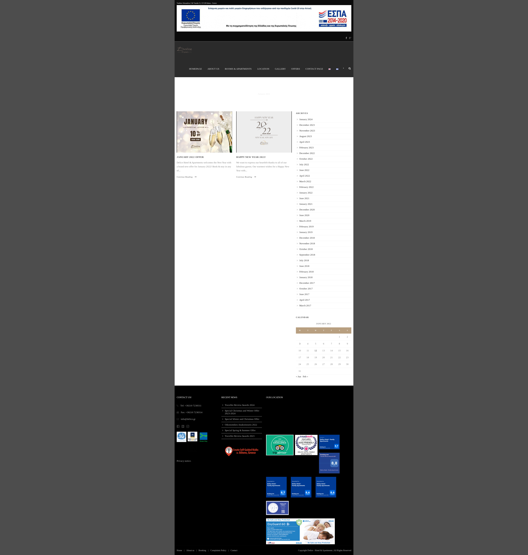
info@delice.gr (188, 419)
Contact (234, 550)
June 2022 (304, 170)
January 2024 (306, 119)
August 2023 (305, 136)
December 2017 (307, 283)
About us (190, 550)
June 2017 (304, 294)
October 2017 (306, 288)
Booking (202, 550)
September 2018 (307, 254)
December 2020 (307, 209)
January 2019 (306, 232)
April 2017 (304, 300)
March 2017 (305, 305)
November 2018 (307, 243)
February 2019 (306, 226)
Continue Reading (185, 177)
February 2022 (306, 187)
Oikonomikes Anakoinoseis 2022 (241, 424)
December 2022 (307, 153)
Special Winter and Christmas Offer (242, 419)
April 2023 (304, 142)
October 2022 (306, 159)
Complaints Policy (218, 550)
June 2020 (304, 215)
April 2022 (304, 175)
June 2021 (304, 198)
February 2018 (306, 271)
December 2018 (307, 238)
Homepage (195, 69)
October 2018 (306, 249)
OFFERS (295, 69)
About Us (213, 69)
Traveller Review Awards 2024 (240, 405)
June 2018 (304, 266)
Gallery (280, 69)
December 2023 (307, 125)
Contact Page (314, 69)
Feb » (305, 376)
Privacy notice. (184, 461)
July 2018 (304, 260)
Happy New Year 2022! (251, 157)
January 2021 (306, 204)
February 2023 (306, 147)
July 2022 (304, 164)
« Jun (298, 376)
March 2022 (305, 181)
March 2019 (305, 221)
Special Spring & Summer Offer (240, 430)
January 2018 (306, 277)
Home (179, 550)
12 (315, 350)
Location (263, 69)
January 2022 (306, 192)
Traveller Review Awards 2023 (240, 436)
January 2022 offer (190, 157)
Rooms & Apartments (238, 69)
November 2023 (307, 130)
